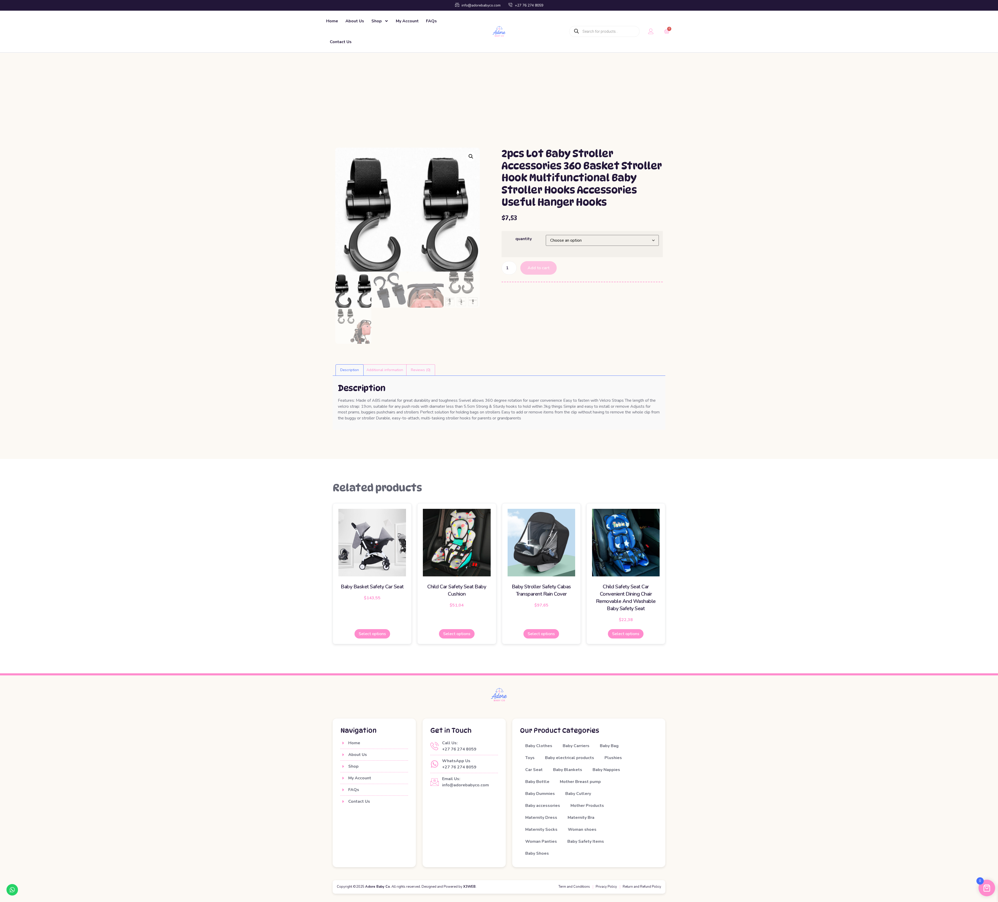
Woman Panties (541, 841)
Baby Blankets (567, 770)
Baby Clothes (538, 746)
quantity (523, 239)
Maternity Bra (581, 817)
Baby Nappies (606, 770)
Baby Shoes (537, 853)
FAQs (431, 21)
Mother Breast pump (580, 782)
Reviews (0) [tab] (420, 369)
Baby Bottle (537, 782)
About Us (354, 21)
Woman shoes (582, 829)
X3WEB (469, 886)
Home (332, 21)
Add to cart (538, 268)
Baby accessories (542, 805)
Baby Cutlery (578, 793)
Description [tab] (349, 369)
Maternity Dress (541, 817)
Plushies (613, 758)
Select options (372, 634)
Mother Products (587, 805)
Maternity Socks (541, 829)
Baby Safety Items (585, 841)
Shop (376, 21)
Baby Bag (609, 746)
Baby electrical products (569, 758)
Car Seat (534, 770)
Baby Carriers (576, 746)
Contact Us (341, 42)
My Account (407, 21)
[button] (471, 156)
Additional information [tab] (384, 369)
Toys (530, 758)
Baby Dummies (540, 793)
